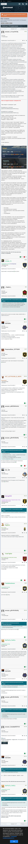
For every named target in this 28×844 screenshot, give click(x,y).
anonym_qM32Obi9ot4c (12, 406)
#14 (24, 619)
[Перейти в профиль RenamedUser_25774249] (2, 350)
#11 (24, 532)
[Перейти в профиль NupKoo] (2, 524)
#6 (24, 385)
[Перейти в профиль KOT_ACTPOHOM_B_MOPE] (2, 377)
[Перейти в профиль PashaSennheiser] (2, 584)
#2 (24, 268)
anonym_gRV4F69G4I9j (12, 438)
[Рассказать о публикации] (26, 40)
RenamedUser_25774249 (12, 349)
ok (14, 841)
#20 (24, 794)
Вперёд (22, 28)
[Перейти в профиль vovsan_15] (2, 260)
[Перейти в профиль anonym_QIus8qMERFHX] (2, 727)
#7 (24, 415)
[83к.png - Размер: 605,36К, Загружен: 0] (3, 738)
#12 (24, 562)
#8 (24, 446)
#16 (24, 678)
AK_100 (7, 470)
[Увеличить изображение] (14, 151)
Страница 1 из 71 (14, 28)
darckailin (8, 323)
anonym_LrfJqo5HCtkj (8, 20)
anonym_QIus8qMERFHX (12, 727)
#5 (24, 358)
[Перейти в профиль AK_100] (2, 469)
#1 (24, 40)
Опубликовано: (8, 40)
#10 (24, 505)
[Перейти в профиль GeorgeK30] (2, 496)
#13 (24, 592)
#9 (24, 477)
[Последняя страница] (26, 29)
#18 (24, 735)
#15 (24, 649)
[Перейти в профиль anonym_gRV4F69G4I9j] (2, 438)
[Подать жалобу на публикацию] (22, 40)
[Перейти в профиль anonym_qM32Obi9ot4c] (2, 407)
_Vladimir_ (8, 287)
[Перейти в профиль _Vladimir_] (2, 288)
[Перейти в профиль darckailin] (2, 323)
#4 (24, 331)
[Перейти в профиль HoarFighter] (2, 554)
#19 (24, 765)
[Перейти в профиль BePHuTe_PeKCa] (2, 641)
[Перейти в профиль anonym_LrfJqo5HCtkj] (2, 32)
